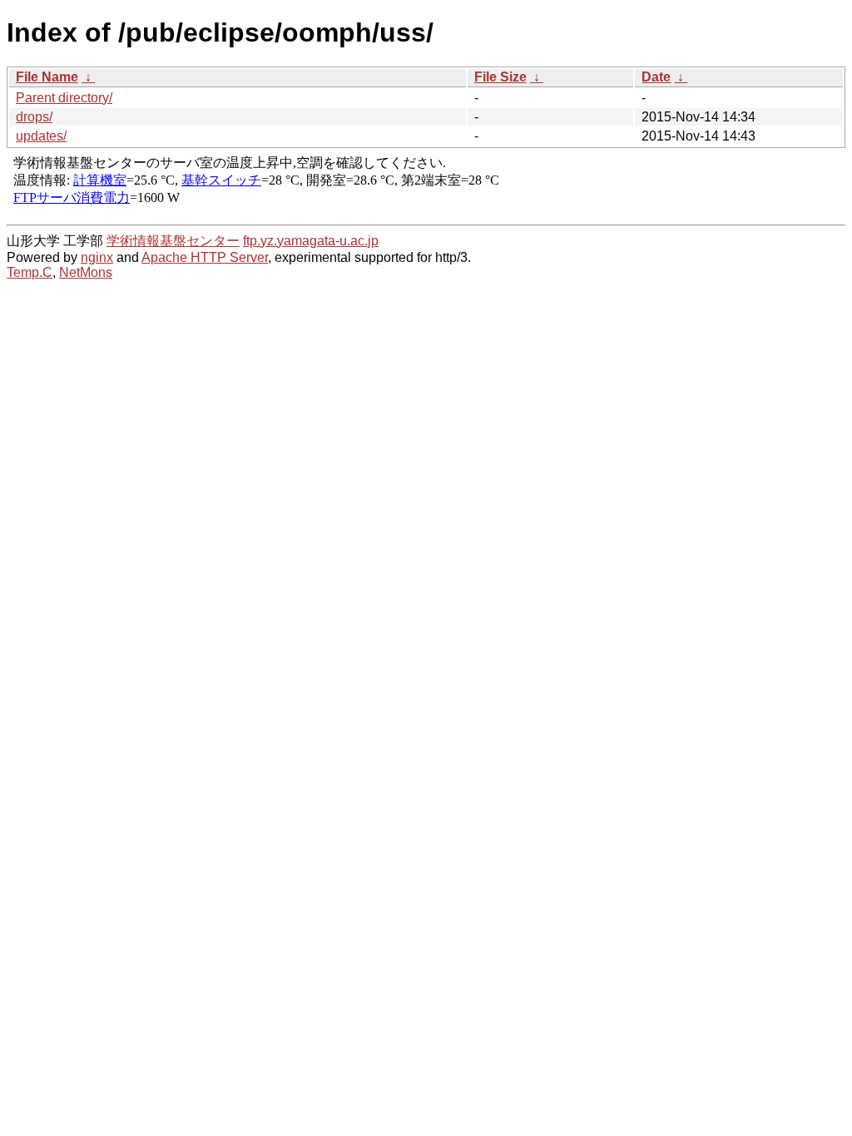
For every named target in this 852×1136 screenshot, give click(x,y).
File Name (47, 77)
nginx (97, 257)
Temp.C (29, 272)
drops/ (34, 117)
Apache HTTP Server (204, 257)
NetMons (85, 272)
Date (656, 77)
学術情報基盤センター (173, 241)
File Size (500, 77)
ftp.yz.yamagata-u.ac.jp (311, 241)
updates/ (41, 136)
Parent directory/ (64, 98)
